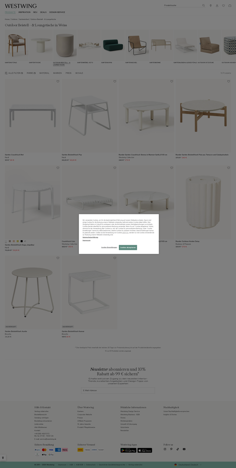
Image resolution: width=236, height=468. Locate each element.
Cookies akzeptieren (128, 247)
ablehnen (125, 233)
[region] (119, 234)
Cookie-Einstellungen (109, 247)
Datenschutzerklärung (90, 237)
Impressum (86, 240)
